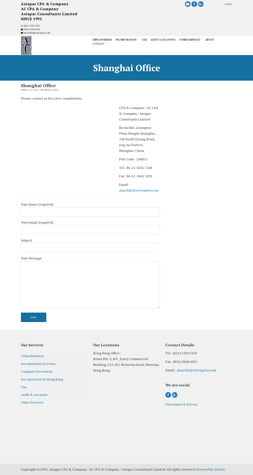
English (228, 4)
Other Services (189, 39)
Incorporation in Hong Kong (42, 379)
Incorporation (126, 39)
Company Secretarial (37, 371)
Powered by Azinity (210, 469)
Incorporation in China (38, 363)
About (209, 39)
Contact (98, 43)
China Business (102, 39)
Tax (144, 39)
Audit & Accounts (163, 39)
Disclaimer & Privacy (181, 404)
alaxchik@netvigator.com (36, 33)
